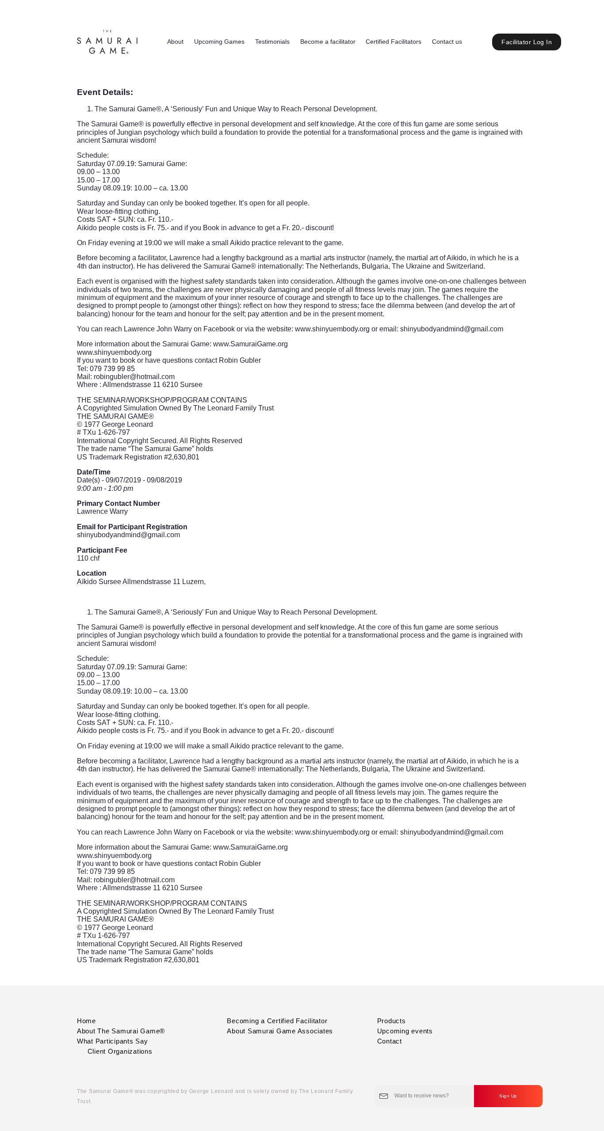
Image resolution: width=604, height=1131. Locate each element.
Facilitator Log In (526, 42)
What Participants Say (112, 1041)
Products (391, 1021)
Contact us (447, 41)
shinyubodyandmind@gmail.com (128, 535)
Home (86, 1021)
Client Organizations (120, 1051)
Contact (389, 1041)
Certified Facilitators (393, 41)
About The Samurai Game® (121, 1031)
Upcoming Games (219, 41)
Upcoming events (405, 1031)
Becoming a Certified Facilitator (277, 1021)
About (175, 41)
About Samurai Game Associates (280, 1031)
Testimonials (272, 41)
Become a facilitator (328, 41)
